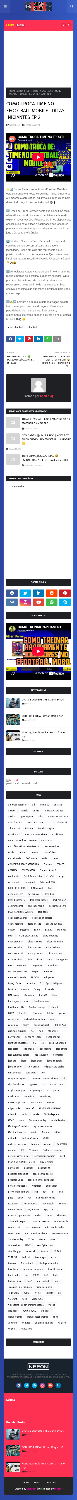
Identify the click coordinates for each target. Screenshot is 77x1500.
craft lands (13, 876)
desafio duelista (54, 924)
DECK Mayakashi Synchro (20, 912)
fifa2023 (43, 995)
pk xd (62, 1156)
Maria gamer (53, 1090)
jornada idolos (15, 1066)
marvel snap (45, 1096)
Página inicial (15, 91)
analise (12, 810)
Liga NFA (33, 1084)
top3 (46, 1275)
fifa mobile (29, 995)
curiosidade (14, 882)
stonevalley (14, 1245)
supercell (31, 1251)
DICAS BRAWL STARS (28, 936)
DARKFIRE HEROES (17, 888)
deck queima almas (17, 918)
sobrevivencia (61, 1221)
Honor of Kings (53, 1037)
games (26, 1025)
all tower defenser (17, 805)
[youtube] (38, 602)
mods (21, 1120)
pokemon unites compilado (41, 1180)
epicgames (49, 977)
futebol (50, 1013)
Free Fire (23, 1013)
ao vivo (11, 816)
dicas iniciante (53, 947)
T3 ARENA (12, 1257)
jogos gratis (36, 1061)
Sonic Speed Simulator (36, 1233)
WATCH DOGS (29, 1311)
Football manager (38, 1007)
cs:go (61, 876)
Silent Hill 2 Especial (18, 1221)
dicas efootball (31, 91)
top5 (55, 1275)
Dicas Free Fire (34, 947)
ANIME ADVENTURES (53, 810)
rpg (45, 1209)
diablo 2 (48, 930)
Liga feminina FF (16, 1084)
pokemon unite (15, 1180)
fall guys (57, 983)
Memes (50, 1102)
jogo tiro (12, 1061)
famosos (25, 989)
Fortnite (55, 1007)
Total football (43, 1281)
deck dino (49, 894)
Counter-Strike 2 (48, 870)
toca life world (55, 1269)
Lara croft (31, 1072)
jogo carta (13, 1049)
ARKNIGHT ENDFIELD (58, 816)
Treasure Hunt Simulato (20, 1287)
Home (26, 1482)
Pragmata (36, 1186)
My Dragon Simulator (18, 1126)
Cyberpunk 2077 (47, 882)
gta (32, 1031)
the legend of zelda (48, 1263)
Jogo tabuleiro (41, 1055)
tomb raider (14, 1275)
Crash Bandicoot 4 (33, 876)
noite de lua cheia (17, 1144)
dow (10, 965)
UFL (59, 1293)
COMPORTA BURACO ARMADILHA (23, 864)
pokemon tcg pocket (18, 1174)
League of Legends (17, 1078)
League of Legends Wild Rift (45, 1078)
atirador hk (61, 822)
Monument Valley (37, 1120)
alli (33, 805)
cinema (34, 852)
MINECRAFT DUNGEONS (50, 1108)
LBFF (42, 1072)
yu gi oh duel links (44, 1323)
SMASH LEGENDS (41, 1221)
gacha (62, 1013)
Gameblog (14, 125)
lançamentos (14, 1072)
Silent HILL (62, 1215)
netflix (57, 1132)
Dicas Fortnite (15, 947)
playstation (13, 1168)
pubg (10, 1197)
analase (58, 805)
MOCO (11, 1120)
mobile (35, 1114)
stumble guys (14, 1251)
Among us (44, 805)
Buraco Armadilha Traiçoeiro (22, 840)
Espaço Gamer (15, 983)
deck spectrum (15, 924)
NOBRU (46, 1138)
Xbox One (12, 1323)
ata (50, 822)
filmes (26, 1001)
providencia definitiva (19, 1192)
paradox (12, 1150)
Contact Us (50, 1482)
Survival (44, 1251)
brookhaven (57, 834)
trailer (57, 1281)
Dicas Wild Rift (55, 953)
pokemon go (44, 1168)
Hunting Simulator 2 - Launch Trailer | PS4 (45, 734)
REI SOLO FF (14, 1203)
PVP (29, 1197)
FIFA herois (13, 995)
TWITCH (37, 1293)
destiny (11, 930)
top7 (29, 1281)
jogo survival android (18, 1055)
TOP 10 (36, 1275)
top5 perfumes (15, 1281)
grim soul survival (17, 1031)
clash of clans (49, 852)
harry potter (14, 1037)
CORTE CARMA (28, 870)
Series (38, 1215)
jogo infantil (29, 1049)
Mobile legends (51, 1114)
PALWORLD (61, 1144)
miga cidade (14, 1108)
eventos (31, 983)
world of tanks (15, 1317)
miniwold (12, 1114)
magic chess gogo (16, 1090)
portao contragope (17, 1186)
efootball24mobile (17, 977)
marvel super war (17, 1102)
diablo (36, 930)
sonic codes (14, 1233)
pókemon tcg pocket (42, 1174)
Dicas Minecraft (15, 953)
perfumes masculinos (19, 1156)
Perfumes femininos (52, 1150)
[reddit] (51, 593)
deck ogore (43, 912)
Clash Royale (14, 858)
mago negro (36, 1090)
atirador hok (14, 828)
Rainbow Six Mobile (45, 1197)
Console (48, 864)
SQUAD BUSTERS (60, 1233)
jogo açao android (57, 1043)
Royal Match (33, 1209)
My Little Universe (17, 1132)
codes (55, 858)
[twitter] (25, 593)
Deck (50, 888)
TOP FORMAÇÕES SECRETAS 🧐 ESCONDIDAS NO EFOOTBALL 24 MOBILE (45, 458)
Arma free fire (15, 822)
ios (42, 1043)
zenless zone (26, 1328)
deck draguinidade (39, 900)
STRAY (28, 1245)
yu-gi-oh (62, 1323)
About (37, 1482)
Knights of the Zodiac (54, 1066)
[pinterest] (65, 593)
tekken (53, 1257)
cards (11, 852)
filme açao (13, 1001)
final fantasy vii (41, 1001)
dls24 (39, 959)
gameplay (13, 1025)
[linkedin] (38, 593)
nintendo (12, 1138)
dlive (29, 959)
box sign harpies (46, 828)
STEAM (31, 1239)
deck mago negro (57, 906)
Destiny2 (24, 930)
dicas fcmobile (35, 941)
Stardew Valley (15, 1239)
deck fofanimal (15, 906)
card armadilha (51, 846)
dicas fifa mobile (55, 941)
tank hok (26, 1257)
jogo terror (58, 1055)
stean (42, 1239)
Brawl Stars (14, 834)
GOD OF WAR (60, 1025)
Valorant (12, 1299)
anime (36, 810)
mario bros (13, 1096)
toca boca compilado (33, 1269)
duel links (53, 965)
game (53, 1019)
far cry (37, 989)
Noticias (35, 1144)
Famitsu (12, 989)
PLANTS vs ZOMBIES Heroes (21, 1162)
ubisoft (49, 1293)
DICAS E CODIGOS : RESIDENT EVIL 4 (43, 699)
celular (22, 852)
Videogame (37, 1299)
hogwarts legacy (33, 1037)
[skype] (65, 602)
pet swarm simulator (44, 1156)
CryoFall (50, 876)
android (24, 810)
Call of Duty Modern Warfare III (23, 846)
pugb (20, 1197)
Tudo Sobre (14, 1293)
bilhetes (29, 828)
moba (25, 1114)
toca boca (13, 1269)
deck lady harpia (36, 906)
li (64, 1078)
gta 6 (40, 1031)
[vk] (12, 602)
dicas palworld (35, 953)
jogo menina (45, 1049)
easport (35, 971)
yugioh (11, 1328)
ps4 (44, 1192)
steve (52, 1239)
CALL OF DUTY (48, 840)
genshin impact (41, 1025)
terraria (12, 1263)
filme (54, 995)
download (22, 965)
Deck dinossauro (16, 900)
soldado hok (14, 1227)
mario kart (29, 1096)
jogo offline (61, 1049)
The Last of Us (28, 1263)
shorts (49, 1215)
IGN (34, 1043)
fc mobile (49, 989)
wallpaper (13, 1311)
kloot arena (33, 1066)
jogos (23, 1061)
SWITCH (57, 1251)
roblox (62, 1203)
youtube (26, 1323)
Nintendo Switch (30, 1138)
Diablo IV (61, 930)
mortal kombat (58, 1120)
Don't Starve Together (57, 959)
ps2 (36, 1192)
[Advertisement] (38, 57)
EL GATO (35, 977)
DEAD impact (36, 888)
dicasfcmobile (15, 959)
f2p (47, 983)
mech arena (36, 1102)
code (44, 858)
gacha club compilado (34, 1019)
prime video (51, 1186)
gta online (53, 1031)
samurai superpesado (19, 1215)
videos (52, 1305)
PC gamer (33, 1150)
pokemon (28, 1168)
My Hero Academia (43, 1126)
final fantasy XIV (16, 1007)
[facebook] (12, 593)
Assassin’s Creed (35, 822)
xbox (55, 1317)
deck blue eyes (15, 894)
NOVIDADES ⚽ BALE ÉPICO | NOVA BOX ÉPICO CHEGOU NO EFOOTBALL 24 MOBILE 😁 (46, 439)
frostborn (37, 1013)
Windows (45, 1311)
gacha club (13, 1019)
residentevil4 (48, 1203)
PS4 (52, 1192)
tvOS (26, 1293)
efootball (32, 327)
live (43, 1084)
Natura (45, 1132)
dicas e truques (50, 936)
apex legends (26, 816)
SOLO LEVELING (32, 1227)
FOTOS (11, 1013)
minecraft (29, 1108)
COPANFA (12, 870)
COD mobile (31, 858)
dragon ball (37, 965)
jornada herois (54, 1061)
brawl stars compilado (36, 834)
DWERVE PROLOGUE (17, 971)
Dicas (11, 936)
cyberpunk (30, 882)
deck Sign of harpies (42, 918)
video (24, 1299)
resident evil (30, 1203)
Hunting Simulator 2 (18, 1043)
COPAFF (60, 864)
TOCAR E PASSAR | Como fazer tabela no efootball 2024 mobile (46, 421)
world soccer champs (37, 1317)
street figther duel (44, 1245)
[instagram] (25, 602)
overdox (48, 1144)
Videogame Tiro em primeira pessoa (26, 1305)
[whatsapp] (51, 602)
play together (46, 1162)
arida (40, 816)
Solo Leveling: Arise (54, 1227)
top (26, 1275)
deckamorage (34, 924)
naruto (34, 1132)
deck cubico (34, 894)
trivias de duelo (44, 1287)
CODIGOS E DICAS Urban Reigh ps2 (42, 716)
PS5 (61, 1192)
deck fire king (59, 900)
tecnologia (40, 1257)
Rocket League (15, 1209)
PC (22, 1150)
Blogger (58, 1488)
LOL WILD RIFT (57, 1084)
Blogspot (31, 1488)
